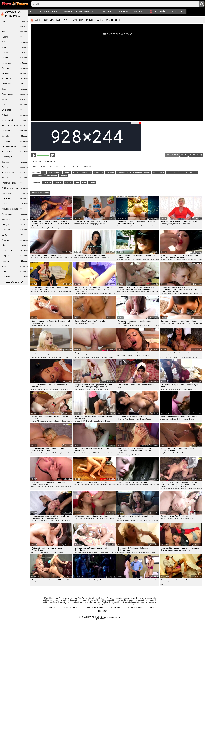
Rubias (92, 182)
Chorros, (196, 293)
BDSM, (170, 224)
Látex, (103, 421)
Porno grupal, (93, 224)
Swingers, (103, 258)
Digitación (15, 198)
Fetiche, (128, 226)
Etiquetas (177, 11)
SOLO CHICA (158, 173)
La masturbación (15, 146)
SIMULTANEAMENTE (82, 173)
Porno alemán (63, 357)
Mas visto (139, 11)
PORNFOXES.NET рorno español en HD (104, 617)
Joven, (169, 323)
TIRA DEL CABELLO (189, 173)
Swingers (15, 131)
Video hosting (71, 607)
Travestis (15, 277)
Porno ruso (15, 63)
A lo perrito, (164, 224)
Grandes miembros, (41, 520)
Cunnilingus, (114, 552)
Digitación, (34, 325)
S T (43, 173)
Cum (161, 584)
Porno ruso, (155, 226)
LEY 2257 (102, 611)
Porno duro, (84, 224)
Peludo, (196, 260)
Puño (84, 182)
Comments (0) (195, 155)
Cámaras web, (171, 260)
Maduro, (190, 260)
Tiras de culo (38, 176)
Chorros (68, 182)
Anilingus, (38, 228)
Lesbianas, (139, 260)
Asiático (15, 99)
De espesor (15, 250)
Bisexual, (45, 228)
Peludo (71, 291)
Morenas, (77, 224)
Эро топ (135, 604)
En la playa (15, 152)
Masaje (107, 421)
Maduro (15, 52)
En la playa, (42, 325)
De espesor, (121, 226)
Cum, (49, 357)
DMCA (153, 607)
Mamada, (140, 226)
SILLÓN (67, 173)
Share (184, 155)
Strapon (110, 357)
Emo (15, 271)
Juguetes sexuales (15, 209)
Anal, (32, 228)
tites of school (52, 176)
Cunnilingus (15, 157)
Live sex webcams (48, 11)
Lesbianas (15, 193)
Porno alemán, (95, 357)
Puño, (100, 224)
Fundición (15, 230)
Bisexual (15, 68)
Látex (77, 182)
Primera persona (15, 183)
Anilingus (15, 141)
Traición (15, 261)
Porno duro (15, 84)
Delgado (15, 115)
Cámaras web (15, 94)
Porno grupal (15, 214)
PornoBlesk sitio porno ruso (80, 11)
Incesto (15, 178)
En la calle (15, 110)
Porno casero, (65, 228)
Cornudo (15, 162)
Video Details (172, 155)
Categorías (160, 11)
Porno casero (15, 172)
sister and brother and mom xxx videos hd (133, 173)
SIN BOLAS (98, 173)
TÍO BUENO (172, 173)
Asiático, (76, 258)
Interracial (47, 182)
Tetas (188, 224)
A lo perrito (58, 182)
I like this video (33, 155)
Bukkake (94, 323)
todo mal (64, 176)
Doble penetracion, (141, 325)
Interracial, (59, 258)
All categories (15, 282)
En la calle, (176, 224)
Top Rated (122, 11)
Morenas (193, 518)
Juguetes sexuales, (69, 258)
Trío (104, 224)
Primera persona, (64, 389)
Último (107, 11)
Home (52, 607)
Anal (15, 32)
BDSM (15, 235)
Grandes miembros (15, 125)
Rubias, (183, 224)
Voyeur (15, 266)
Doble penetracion (15, 188)
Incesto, (133, 226)
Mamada (60, 552)
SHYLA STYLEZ (54, 173)
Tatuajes (15, 224)
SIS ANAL (110, 173)
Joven (119, 387)
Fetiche (15, 167)
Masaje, (57, 228)
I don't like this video (52, 155)
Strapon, (96, 258)
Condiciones (135, 607)
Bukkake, (51, 228)
